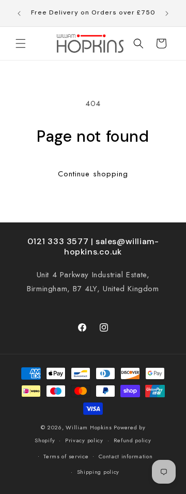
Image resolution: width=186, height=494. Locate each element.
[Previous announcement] (19, 13)
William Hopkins (90, 427)
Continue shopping (93, 173)
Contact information (125, 456)
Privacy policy (84, 440)
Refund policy (132, 440)
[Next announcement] (167, 13)
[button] (20, 43)
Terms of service (65, 456)
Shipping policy (98, 472)
